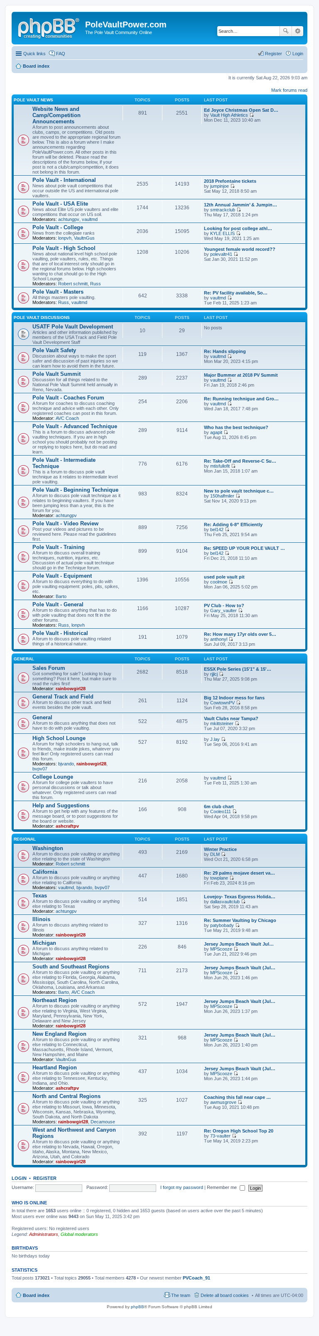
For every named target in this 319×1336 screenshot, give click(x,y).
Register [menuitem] (273, 53)
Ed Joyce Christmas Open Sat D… (241, 110)
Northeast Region (54, 1000)
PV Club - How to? (224, 605)
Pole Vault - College (57, 227)
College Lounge (52, 777)
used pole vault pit (224, 576)
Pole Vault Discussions (42, 317)
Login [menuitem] (297, 53)
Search (286, 31)
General (24, 659)
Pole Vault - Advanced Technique (74, 426)
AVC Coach (67, 418)
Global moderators (79, 1234)
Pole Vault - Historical (60, 633)
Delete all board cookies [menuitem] (225, 1295)
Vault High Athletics (229, 115)
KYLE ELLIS (222, 233)
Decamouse (103, 1121)
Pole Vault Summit (56, 374)
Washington (47, 848)
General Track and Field (62, 697)
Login (19, 1178)
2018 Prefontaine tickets (230, 181)
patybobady (222, 925)
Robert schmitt (73, 283)
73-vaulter (220, 1135)
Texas (39, 895)
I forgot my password (181, 1187)
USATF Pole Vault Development (72, 327)
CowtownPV (222, 702)
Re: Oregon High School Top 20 (238, 1130)
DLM (215, 854)
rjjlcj (214, 674)
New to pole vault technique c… (239, 490)
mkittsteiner (221, 723)
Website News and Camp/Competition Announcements (56, 115)
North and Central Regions (66, 1096)
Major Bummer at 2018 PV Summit (241, 375)
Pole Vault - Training (58, 547)
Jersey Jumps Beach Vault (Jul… (239, 967)
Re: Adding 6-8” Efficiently (233, 524)
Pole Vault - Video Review (65, 523)
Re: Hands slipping (225, 351)
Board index (36, 1295)
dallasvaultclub (225, 901)
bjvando (66, 763)
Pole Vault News (33, 100)
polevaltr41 (221, 254)
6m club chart (219, 806)
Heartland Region (54, 1067)
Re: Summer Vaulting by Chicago (240, 920)
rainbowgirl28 (71, 688)
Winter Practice (220, 849)
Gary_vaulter (223, 610)
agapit (216, 432)
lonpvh (64, 237)
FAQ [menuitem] (60, 53)
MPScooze (221, 948)
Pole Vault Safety (54, 350)
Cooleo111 (220, 811)
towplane (219, 877)
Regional (25, 839)
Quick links (34, 53)
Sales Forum (48, 668)
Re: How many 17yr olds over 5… (240, 634)
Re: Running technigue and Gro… (241, 398)
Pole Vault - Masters (57, 292)
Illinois (41, 919)
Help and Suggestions (60, 805)
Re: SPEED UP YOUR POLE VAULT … (244, 548)
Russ (95, 283)
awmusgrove (223, 1102)
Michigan (44, 943)
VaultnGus (84, 237)
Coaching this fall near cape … (237, 1097)
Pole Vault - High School (64, 248)
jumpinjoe (219, 186)
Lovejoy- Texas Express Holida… (239, 896)
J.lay (215, 739)
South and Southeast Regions (70, 966)
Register (44, 1178)
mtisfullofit (220, 465)
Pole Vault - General (57, 604)
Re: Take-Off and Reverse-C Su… (240, 460)
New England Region (59, 1034)
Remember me (222, 1187)
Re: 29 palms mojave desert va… (239, 872)
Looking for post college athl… (238, 228)
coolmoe (218, 581)
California (44, 872)
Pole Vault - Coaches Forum (68, 398)
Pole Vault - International (64, 180)
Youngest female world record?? (239, 249)
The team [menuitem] (180, 1295)
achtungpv (68, 219)
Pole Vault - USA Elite (60, 204)
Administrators (43, 1234)
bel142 (216, 529)
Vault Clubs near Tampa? (231, 718)
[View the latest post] (251, 115)
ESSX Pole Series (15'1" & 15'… (237, 669)
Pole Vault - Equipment (62, 576)
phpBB (137, 1306)
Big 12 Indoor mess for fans (234, 697)
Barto (61, 596)
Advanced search (297, 31)
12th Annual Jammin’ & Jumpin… (240, 204)
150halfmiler (222, 495)
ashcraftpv (67, 826)
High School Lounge (59, 738)
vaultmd (90, 219)
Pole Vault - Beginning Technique (75, 490)
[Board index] (49, 27)
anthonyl (218, 639)
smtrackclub (222, 209)
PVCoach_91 (196, 1277)
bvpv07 (39, 768)
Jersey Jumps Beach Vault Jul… (239, 943)
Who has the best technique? (236, 427)
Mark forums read (289, 90)
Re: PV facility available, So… (235, 292)
